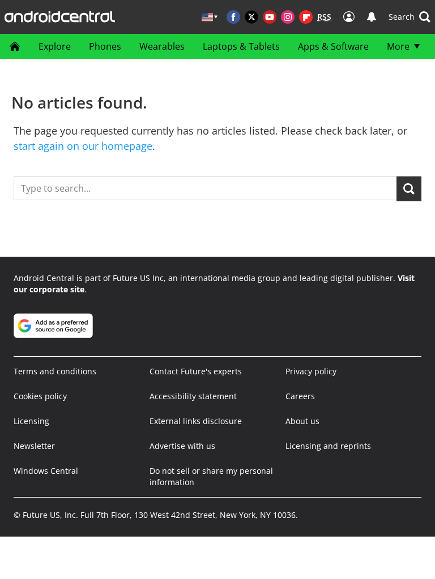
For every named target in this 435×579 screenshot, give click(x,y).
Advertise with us (182, 445)
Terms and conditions (55, 371)
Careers (300, 396)
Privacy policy (310, 371)
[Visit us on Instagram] (288, 17)
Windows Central (46, 470)
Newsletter (34, 445)
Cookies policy (40, 396)
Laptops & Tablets (241, 46)
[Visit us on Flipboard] (306, 17)
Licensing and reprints (328, 445)
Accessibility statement (193, 396)
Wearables (162, 46)
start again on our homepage (83, 146)
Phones (105, 46)
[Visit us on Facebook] (233, 17)
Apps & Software (333, 46)
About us (302, 421)
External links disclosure (196, 421)
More (398, 46)
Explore (55, 46)
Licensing (31, 421)
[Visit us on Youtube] (269, 17)
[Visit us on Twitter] (251, 17)
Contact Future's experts (196, 371)
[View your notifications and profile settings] (371, 17)
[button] (409, 17)
